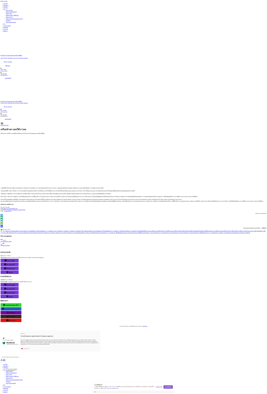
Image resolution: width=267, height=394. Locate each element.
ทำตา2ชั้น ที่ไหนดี (255, 231)
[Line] (133, 217)
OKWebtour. (145, 326)
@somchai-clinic (7, 211)
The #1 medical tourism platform (10, 357)
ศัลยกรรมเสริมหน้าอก (11, 12)
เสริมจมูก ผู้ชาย (98, 232)
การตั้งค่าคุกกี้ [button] (158, 387)
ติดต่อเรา (5, 31)
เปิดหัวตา (82, 232)
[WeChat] (133, 222)
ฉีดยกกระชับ (118, 231)
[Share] (133, 226)
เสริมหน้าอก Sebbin (188, 232)
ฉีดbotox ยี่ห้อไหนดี (37, 231)
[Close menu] (1, 362)
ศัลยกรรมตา (9, 13)
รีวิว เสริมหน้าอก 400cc (70, 232)
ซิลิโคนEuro (155, 231)
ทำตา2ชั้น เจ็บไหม (8, 232)
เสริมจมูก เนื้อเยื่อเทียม (116, 232)
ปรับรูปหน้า (38, 232)
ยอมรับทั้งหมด (168, 387)
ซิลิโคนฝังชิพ (193, 231)
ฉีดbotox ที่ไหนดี (28, 231)
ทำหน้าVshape (16, 232)
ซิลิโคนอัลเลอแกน (210, 231)
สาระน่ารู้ (5, 29)
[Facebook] (133, 215)
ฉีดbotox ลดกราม (53, 231)
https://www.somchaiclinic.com (10, 208)
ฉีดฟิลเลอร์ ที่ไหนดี (101, 231)
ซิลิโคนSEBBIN (178, 231)
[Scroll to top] (2, 360)
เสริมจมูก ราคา (106, 232)
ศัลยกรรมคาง (9, 17)
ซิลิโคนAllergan (148, 231)
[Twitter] (133, 220)
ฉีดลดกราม (129, 231)
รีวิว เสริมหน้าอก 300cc (58, 232)
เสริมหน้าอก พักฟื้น (198, 232)
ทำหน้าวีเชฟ (31, 232)
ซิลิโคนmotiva (170, 231)
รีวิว (4, 24)
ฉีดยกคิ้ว (123, 231)
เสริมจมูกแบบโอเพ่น (127, 232)
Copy (265, 228)
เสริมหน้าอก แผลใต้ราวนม (219, 232)
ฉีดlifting (86, 231)
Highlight (5, 7)
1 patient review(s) (9, 340)
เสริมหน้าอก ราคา (207, 232)
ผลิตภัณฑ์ (5, 27)
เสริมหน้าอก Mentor (168, 232)
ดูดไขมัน (8, 20)
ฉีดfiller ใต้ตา (80, 231)
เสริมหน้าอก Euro (158, 232)
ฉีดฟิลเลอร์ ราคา (110, 231)
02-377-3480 (3, 69)
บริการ (5, 370)
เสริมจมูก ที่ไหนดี (89, 232)
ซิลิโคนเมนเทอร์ (219, 231)
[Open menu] (2, 123)
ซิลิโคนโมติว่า (227, 231)
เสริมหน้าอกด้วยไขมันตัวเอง (233, 232)
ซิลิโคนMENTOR (162, 231)
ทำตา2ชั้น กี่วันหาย (246, 231)
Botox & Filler (9, 10)
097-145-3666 (4, 73)
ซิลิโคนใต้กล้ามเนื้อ (236, 231)
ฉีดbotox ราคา (45, 231)
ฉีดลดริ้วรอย (135, 231)
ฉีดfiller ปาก (67, 231)
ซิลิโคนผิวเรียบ (186, 231)
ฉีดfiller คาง (61, 231)
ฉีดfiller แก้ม (74, 231)
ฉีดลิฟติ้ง (141, 231)
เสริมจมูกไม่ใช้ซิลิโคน (137, 232)
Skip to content (4, 1)
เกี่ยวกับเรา (6, 5)
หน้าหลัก (5, 3)
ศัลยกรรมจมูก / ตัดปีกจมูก (12, 15)
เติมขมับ (78, 232)
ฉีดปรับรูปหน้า (92, 231)
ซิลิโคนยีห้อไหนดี (201, 231)
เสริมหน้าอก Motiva (178, 232)
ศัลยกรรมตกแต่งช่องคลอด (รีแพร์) (14, 18)
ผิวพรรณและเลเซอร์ (11, 22)
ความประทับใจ (7, 25)
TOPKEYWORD (5, 125)
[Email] (133, 224)
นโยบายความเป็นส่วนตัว (112, 388)
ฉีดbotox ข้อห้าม (19, 231)
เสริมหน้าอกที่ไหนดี (245, 232)
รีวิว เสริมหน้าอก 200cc (47, 232)
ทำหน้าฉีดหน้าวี (24, 232)
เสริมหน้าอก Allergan (148, 232)
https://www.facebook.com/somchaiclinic (16, 209)
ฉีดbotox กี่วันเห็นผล (10, 231)
